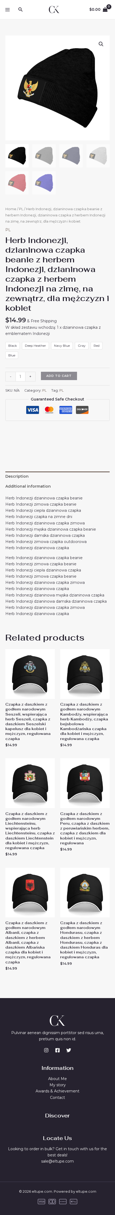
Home (10, 209)
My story (57, 1084)
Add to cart (59, 376)
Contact (57, 1097)
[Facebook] (57, 1050)
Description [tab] (17, 476)
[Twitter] (68, 1050)
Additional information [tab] (28, 486)
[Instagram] (46, 1050)
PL (21, 209)
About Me (57, 1078)
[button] (20, 9)
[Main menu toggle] (7, 9)
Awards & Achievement (57, 1091)
